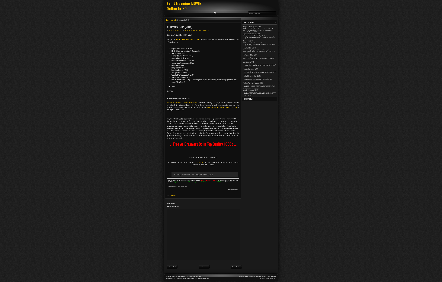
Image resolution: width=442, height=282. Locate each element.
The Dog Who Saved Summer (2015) (253, 83)
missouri (173, 20)
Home (168, 20)
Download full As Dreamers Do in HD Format (221, 107)
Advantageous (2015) (249, 62)
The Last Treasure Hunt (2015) (252, 76)
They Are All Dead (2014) (250, 48)
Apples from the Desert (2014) (251, 34)
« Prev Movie (172, 267)
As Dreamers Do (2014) (179, 27)
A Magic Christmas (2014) (250, 90)
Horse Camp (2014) (248, 41)
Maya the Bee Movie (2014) (250, 69)
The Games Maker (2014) (250, 55)
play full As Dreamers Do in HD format (188, 39)
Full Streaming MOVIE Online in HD (184, 6)
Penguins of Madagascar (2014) (252, 27)
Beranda (204, 267)
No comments (204, 30)
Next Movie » (236, 267)
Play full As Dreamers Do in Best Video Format (182, 102)
